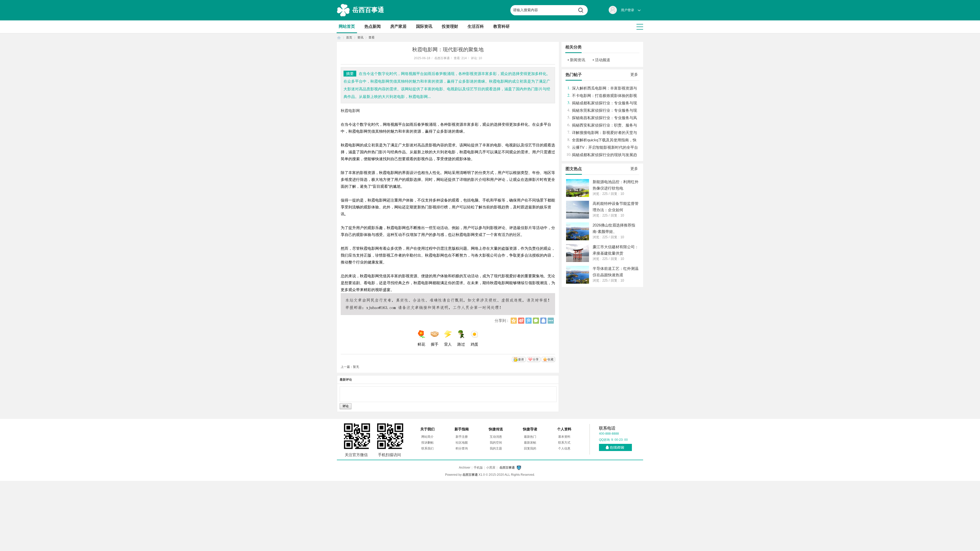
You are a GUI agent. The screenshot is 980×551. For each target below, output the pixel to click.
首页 (339, 37)
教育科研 (501, 26)
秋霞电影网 (350, 110)
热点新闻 (372, 26)
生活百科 (476, 26)
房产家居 (398, 26)
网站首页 (347, 26)
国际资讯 (424, 26)
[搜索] (583, 10)
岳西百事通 (368, 9)
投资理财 (450, 26)
